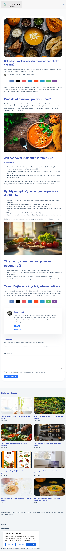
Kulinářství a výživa (28, 74)
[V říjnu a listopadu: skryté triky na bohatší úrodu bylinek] (49, 405)
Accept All (31, 544)
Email (26, 346)
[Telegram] (42, 81)
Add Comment (8, 354)
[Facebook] (11, 81)
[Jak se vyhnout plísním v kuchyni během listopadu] (49, 459)
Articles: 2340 (17, 329)
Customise (10, 544)
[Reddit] (36, 81)
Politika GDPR (5, 528)
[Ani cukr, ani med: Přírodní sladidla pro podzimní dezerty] (16, 487)
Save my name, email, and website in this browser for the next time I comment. (26, 372)
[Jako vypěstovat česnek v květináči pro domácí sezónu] (16, 405)
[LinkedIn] (30, 81)
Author (3, 524)
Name (6, 346)
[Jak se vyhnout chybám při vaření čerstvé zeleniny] (16, 432)
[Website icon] (18, 326)
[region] (21, 539)
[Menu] (63, 4)
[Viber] (54, 81)
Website (46, 346)
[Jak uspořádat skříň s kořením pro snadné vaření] (49, 432)
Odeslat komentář (11, 376)
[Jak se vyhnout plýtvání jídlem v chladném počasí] (16, 459)
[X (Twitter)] (18, 81)
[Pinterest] (24, 81)
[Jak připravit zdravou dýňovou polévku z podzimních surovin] (49, 487)
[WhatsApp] (48, 81)
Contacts (4, 521)
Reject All (21, 544)
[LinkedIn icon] (15, 326)
